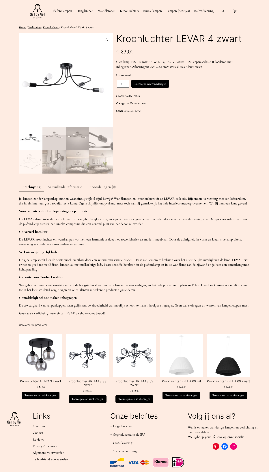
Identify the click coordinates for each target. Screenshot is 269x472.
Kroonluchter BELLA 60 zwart (228, 381)
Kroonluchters (51, 27)
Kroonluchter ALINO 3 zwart (40, 381)
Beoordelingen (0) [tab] (102, 187)
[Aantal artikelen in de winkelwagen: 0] (235, 11)
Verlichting (34, 27)
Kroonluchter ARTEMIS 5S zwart (134, 383)
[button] (106, 39)
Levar (138, 111)
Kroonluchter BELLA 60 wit (181, 381)
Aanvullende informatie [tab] (65, 187)
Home (22, 27)
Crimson (128, 111)
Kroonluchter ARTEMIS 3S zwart (88, 383)
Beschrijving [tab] (31, 187)
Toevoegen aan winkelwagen (150, 84)
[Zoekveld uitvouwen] (222, 11)
